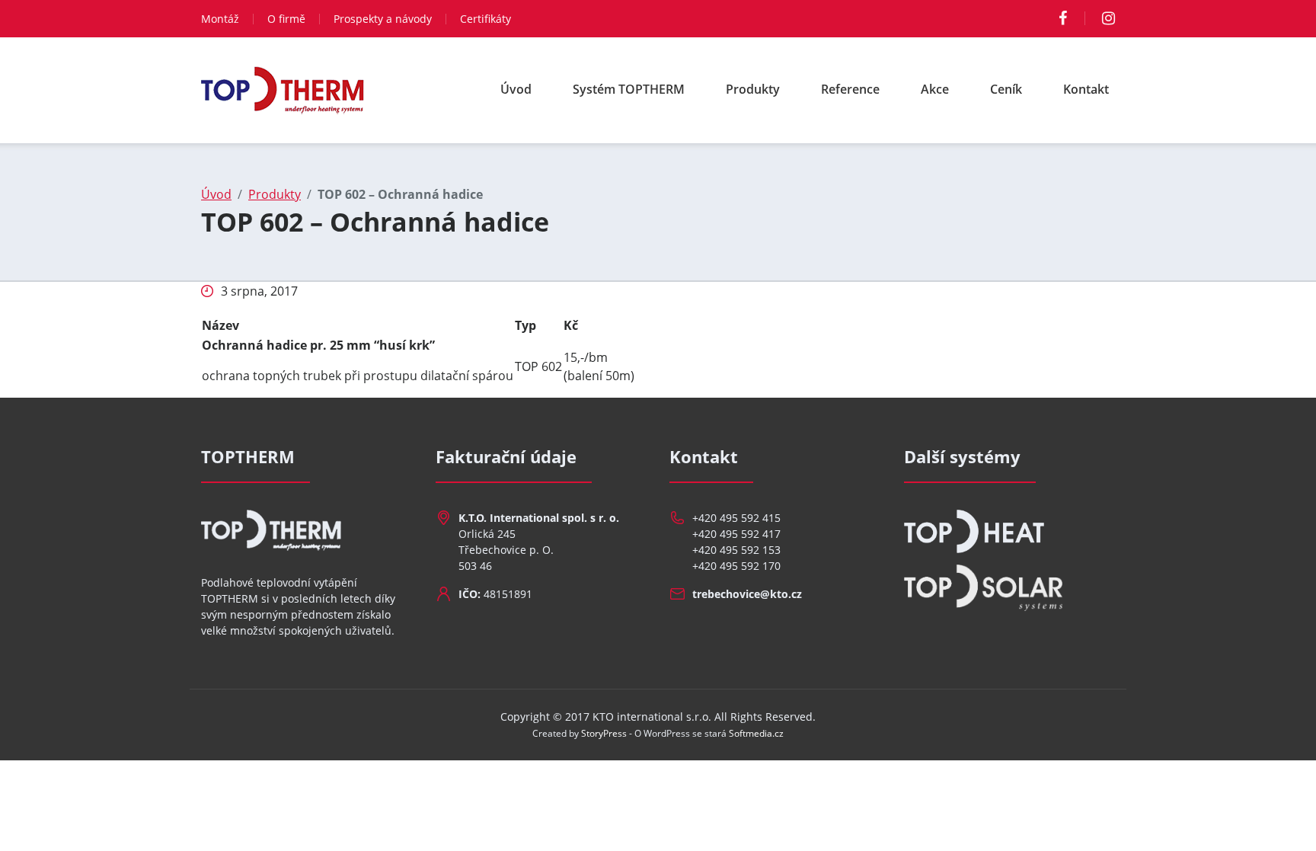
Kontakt (1086, 89)
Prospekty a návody (383, 18)
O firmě (286, 18)
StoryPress (604, 733)
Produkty (753, 89)
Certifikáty (485, 18)
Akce (935, 89)
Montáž (220, 18)
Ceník (1006, 89)
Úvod (516, 89)
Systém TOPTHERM (629, 89)
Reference (850, 89)
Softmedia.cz (756, 733)
